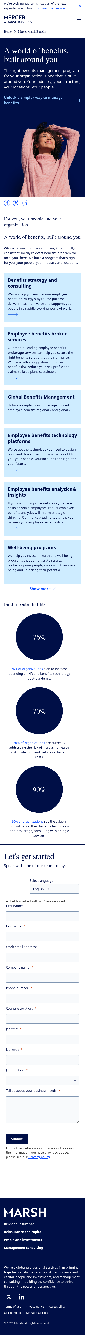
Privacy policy (39, 1157)
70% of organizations (29, 743)
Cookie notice (13, 1313)
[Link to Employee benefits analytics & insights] (42, 528)
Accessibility (57, 1307)
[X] (9, 1297)
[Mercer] (18, 19)
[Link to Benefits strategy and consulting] (42, 314)
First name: (14, 906)
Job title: (12, 1029)
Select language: (42, 880)
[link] (7, 203)
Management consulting (23, 1248)
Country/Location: (19, 1008)
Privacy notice (35, 1307)
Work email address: (21, 947)
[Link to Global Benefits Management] (42, 416)
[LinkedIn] (21, 1297)
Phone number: (17, 988)
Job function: (15, 1070)
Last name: (14, 926)
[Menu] (79, 19)
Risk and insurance (19, 1224)
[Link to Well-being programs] (42, 576)
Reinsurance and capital (23, 1232)
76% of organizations (27, 669)
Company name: (18, 967)
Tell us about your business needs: (32, 1090)
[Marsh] (25, 1213)
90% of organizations (27, 821)
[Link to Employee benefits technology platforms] (42, 469)
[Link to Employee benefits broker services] (42, 377)
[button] (80, 6)
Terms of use (12, 1307)
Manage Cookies (37, 1313)
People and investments (23, 1240)
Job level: (12, 1049)
